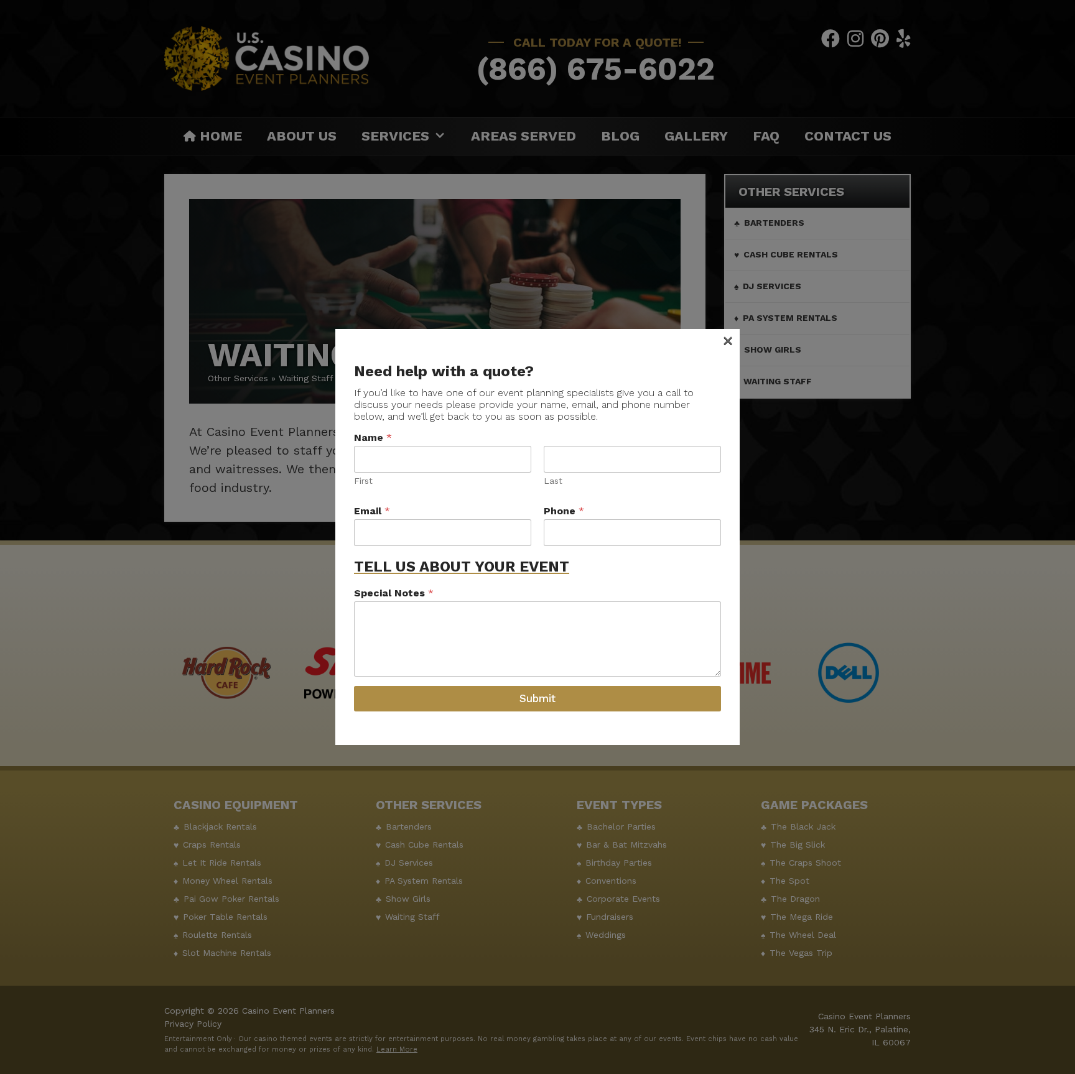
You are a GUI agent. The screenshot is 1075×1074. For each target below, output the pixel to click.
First (363, 481)
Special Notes (394, 593)
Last (553, 481)
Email (372, 511)
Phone (564, 511)
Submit (537, 698)
